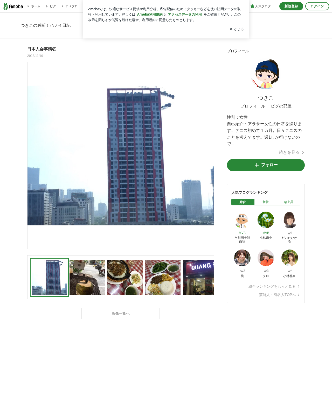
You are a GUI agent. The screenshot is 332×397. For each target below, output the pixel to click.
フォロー (269, 165)
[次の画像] (208, 155)
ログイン (317, 6)
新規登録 (291, 6)
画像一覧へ (121, 313)
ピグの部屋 (281, 106)
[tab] (242, 202)
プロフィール (252, 106)
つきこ (266, 98)
